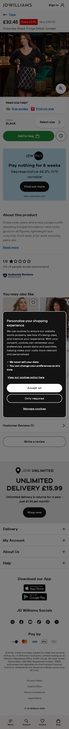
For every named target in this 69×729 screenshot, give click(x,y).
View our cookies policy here (26, 377)
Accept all (34, 388)
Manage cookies (34, 408)
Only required (34, 398)
